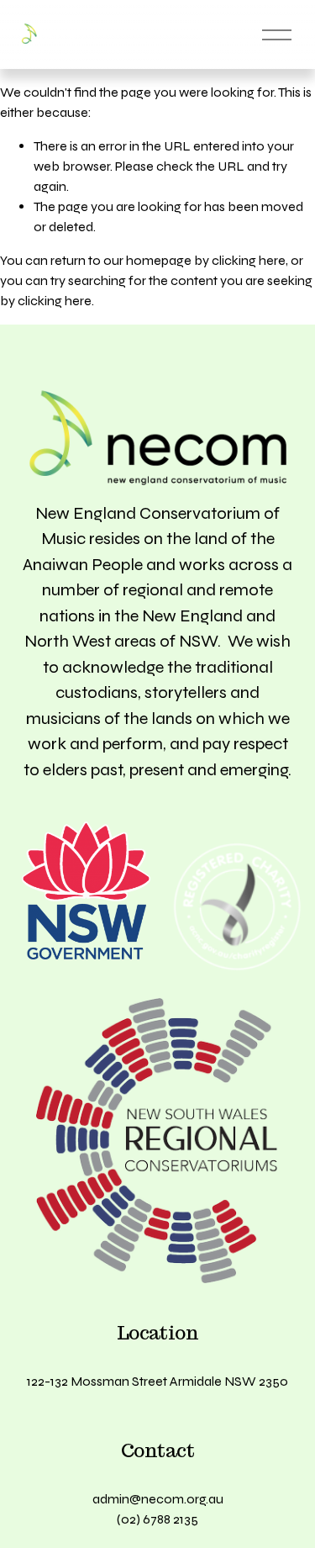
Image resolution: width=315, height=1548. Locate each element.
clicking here (249, 260)
